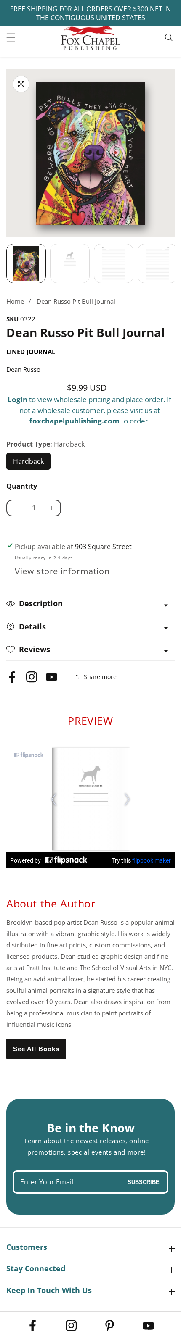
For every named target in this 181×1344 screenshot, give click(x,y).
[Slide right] (174, 263)
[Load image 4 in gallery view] (157, 263)
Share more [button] (100, 677)
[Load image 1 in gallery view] (26, 263)
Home (15, 301)
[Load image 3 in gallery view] (113, 263)
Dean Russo (23, 369)
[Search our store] (170, 37)
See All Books (36, 1048)
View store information (62, 571)
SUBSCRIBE (144, 1182)
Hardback (32, 463)
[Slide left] (6, 263)
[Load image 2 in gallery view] (70, 263)
